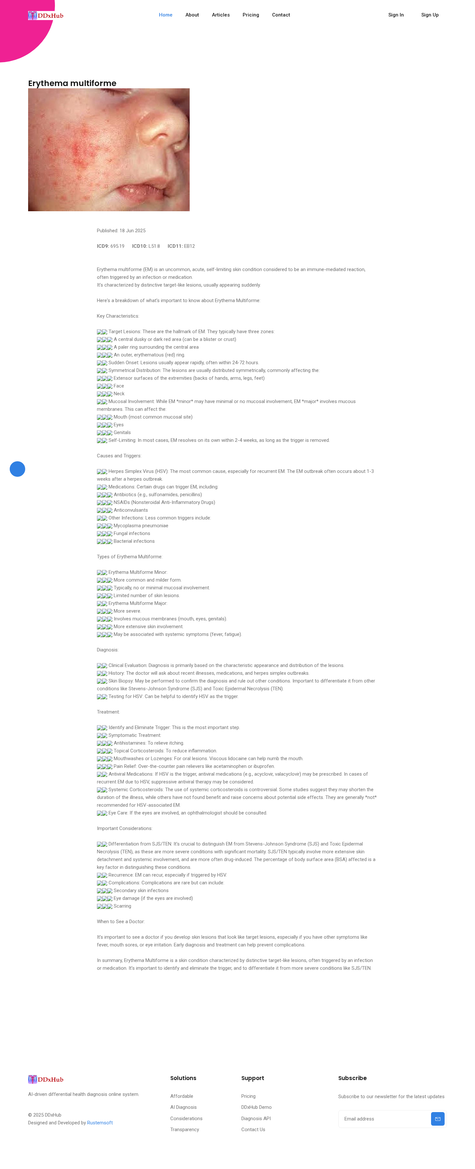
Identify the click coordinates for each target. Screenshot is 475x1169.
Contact (281, 15)
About (192, 15)
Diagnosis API (256, 1118)
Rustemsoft (100, 1123)
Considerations (186, 1118)
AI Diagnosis (183, 1107)
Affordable (181, 1096)
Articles (221, 15)
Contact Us (253, 1129)
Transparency (184, 1129)
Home (166, 15)
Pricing (251, 15)
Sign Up (430, 15)
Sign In (396, 15)
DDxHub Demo (256, 1107)
